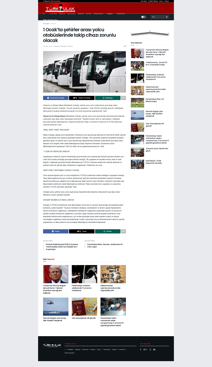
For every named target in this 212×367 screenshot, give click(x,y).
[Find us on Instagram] (150, 349)
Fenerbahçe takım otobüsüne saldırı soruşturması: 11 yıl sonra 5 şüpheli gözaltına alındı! (112, 322)
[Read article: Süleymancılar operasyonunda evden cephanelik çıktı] (113, 274)
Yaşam (70, 46)
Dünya (93, 349)
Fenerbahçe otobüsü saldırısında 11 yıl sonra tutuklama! (81, 288)
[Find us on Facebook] (140, 349)
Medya (77, 349)
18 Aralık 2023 (47, 46)
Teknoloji (106, 349)
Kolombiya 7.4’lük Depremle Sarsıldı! (154, 162)
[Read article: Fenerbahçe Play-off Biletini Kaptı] (137, 102)
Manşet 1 (64, 46)
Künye (161, 1)
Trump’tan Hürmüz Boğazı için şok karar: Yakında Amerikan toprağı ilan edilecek (54, 289)
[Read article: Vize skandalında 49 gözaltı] (84, 307)
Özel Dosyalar (50, 20)
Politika (70, 349)
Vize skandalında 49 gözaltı (84, 318)
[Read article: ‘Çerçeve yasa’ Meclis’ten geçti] (137, 152)
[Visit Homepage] (60, 8)
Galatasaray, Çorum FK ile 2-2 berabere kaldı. (156, 63)
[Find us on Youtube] (154, 349)
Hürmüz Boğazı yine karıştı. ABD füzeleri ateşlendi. (54, 319)
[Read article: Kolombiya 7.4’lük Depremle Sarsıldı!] (137, 164)
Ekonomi (53, 24)
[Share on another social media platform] (123, 98)
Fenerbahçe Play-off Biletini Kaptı (155, 100)
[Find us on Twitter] (145, 349)
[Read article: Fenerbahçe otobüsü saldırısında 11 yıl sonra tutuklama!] (84, 274)
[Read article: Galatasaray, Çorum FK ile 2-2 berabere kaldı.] (137, 66)
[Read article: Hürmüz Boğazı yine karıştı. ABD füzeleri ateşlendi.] (55, 307)
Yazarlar (122, 349)
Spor (99, 349)
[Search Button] (167, 17)
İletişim (167, 1)
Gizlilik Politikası (153, 1)
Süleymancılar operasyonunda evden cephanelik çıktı (110, 288)
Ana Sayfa (144, 1)
